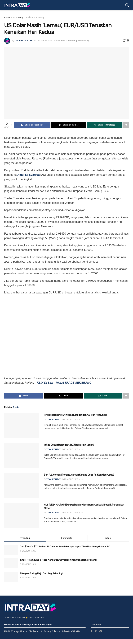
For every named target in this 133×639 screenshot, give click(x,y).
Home (7, 17)
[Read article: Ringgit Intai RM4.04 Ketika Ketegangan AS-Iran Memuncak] (21, 425)
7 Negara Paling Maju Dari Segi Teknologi (41, 573)
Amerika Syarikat (28, 174)
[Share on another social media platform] (126, 125)
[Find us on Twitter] (96, 631)
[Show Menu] (120, 5)
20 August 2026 (71, 479)
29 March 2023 (45, 40)
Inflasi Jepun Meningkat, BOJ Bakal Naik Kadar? (69, 444)
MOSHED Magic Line (14, 631)
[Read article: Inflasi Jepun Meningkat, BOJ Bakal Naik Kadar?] (21, 455)
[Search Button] (127, 5)
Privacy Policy (50, 631)
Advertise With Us (71, 631)
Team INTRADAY (23, 40)
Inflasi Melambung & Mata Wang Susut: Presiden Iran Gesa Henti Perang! (58, 559)
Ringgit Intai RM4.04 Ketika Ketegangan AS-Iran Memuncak (75, 414)
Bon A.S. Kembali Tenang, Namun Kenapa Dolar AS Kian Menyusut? (79, 474)
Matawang (18, 17)
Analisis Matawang (34, 17)
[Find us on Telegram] (100, 631)
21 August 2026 (71, 419)
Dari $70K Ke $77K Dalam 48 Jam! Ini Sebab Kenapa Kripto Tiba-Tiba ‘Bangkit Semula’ (65, 546)
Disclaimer (34, 631)
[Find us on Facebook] (91, 631)
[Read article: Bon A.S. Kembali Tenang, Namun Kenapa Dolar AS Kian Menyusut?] (21, 485)
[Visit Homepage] (17, 5)
